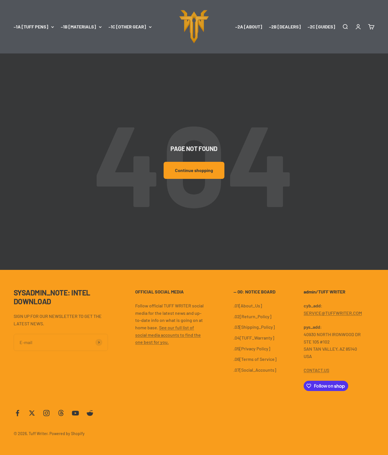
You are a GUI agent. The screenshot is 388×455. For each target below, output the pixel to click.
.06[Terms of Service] (254, 359)
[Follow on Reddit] (90, 413)
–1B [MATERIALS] (78, 26)
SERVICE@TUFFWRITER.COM (333, 313)
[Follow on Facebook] (17, 413)
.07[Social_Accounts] (254, 370)
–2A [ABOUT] (248, 26)
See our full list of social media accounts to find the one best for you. (168, 335)
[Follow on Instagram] (46, 413)
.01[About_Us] (247, 305)
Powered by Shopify (67, 433)
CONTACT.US (316, 370)
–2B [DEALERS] (285, 26)
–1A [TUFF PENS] (31, 26)
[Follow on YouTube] (75, 413)
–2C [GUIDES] (321, 26)
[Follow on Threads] (61, 413)
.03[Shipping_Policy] (254, 327)
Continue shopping (194, 170)
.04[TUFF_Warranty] (253, 337)
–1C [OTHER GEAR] (127, 26)
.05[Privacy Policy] (251, 348)
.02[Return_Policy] (252, 316)
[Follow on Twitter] (32, 413)
